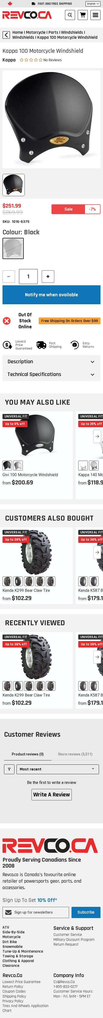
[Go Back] (6, 35)
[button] (32, 59)
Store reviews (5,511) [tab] (75, 754)
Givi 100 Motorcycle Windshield (30, 474)
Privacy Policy (12, 1001)
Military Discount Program (74, 939)
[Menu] (95, 15)
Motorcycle (11, 937)
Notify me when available (51, 295)
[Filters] (9, 769)
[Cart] (83, 15)
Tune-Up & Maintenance (22, 951)
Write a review (51, 794)
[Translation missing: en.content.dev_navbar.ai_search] (70, 15)
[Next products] (97, 436)
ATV (5, 927)
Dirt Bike (9, 942)
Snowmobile (12, 946)
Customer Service (68, 934)
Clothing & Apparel (18, 961)
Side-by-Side (13, 932)
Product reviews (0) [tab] (28, 754)
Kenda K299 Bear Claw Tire (26, 590)
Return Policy (12, 986)
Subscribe (86, 912)
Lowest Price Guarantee (21, 982)
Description (20, 361)
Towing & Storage (17, 956)
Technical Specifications (34, 374)
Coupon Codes (14, 991)
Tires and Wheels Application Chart (25, 1008)
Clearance (10, 965)
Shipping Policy (14, 996)
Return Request (66, 944)
